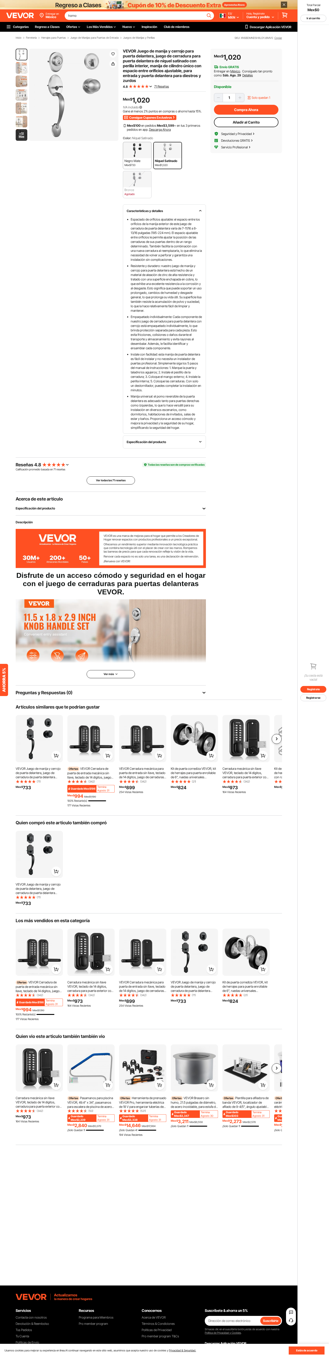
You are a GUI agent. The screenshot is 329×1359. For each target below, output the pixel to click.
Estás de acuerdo (306, 1350)
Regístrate (313, 689)
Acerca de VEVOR (154, 1317)
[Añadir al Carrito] (56, 756)
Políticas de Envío (27, 1342)
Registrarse (313, 697)
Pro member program (93, 1323)
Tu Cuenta (22, 1336)
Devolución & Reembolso (32, 1323)
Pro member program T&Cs (160, 1336)
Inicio (18, 37)
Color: (127, 138)
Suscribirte (270, 1321)
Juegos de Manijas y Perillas (139, 37)
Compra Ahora (246, 109)
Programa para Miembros (96, 1317)
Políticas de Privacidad (157, 1330)
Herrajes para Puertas (53, 37)
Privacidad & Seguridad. (182, 1350)
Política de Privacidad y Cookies (223, 1332)
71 (54, 469)
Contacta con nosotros (31, 1317)
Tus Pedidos (24, 1330)
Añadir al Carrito (246, 122)
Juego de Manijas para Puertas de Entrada (94, 37)
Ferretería (31, 37)
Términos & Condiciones (158, 1323)
